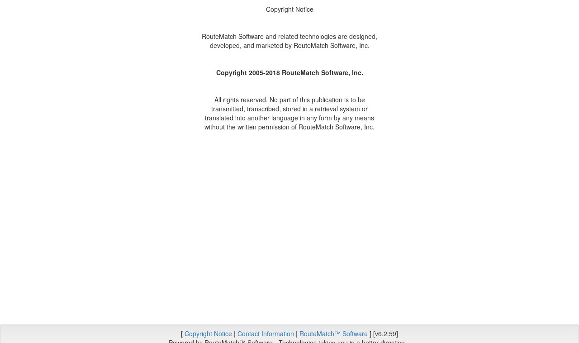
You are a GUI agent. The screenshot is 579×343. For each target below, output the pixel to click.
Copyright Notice (208, 333)
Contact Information (265, 333)
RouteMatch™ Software (333, 333)
